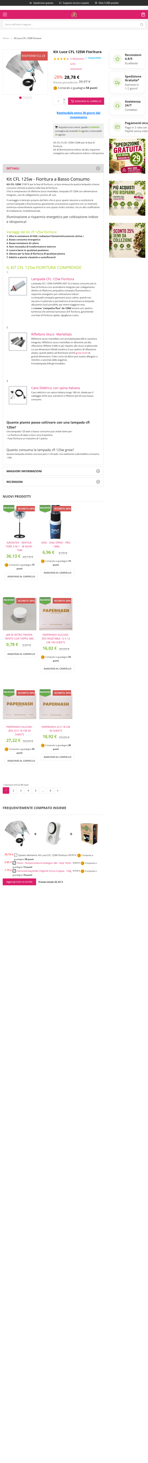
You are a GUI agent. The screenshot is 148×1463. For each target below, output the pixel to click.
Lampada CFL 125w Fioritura (52, 279)
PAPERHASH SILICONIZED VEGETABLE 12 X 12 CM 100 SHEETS (56, 638)
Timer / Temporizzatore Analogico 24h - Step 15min (44, 863)
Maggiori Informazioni (24, 471)
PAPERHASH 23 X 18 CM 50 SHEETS (56, 728)
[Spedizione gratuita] (127, 156)
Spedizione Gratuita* (133, 78)
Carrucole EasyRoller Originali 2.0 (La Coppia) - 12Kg (44, 870)
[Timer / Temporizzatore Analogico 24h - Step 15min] (53, 847)
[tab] (53, 168)
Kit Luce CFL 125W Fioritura (52, 855)
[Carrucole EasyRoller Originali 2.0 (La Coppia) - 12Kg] (89, 847)
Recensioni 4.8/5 (133, 57)
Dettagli (12, 168)
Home (6, 38)
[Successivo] (58, 790)
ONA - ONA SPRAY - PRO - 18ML (55, 544)
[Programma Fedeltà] (127, 198)
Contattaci (131, 109)
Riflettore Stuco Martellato (51, 334)
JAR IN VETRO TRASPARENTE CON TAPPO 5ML (19, 636)
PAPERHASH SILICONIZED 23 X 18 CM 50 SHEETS (19, 730)
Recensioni (14, 482)
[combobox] (74, 24)
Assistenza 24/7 (133, 103)
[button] (20, 97)
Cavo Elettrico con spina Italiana (55, 388)
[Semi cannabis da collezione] (127, 240)
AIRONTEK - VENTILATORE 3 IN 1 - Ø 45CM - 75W (19, 546)
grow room (82, 352)
